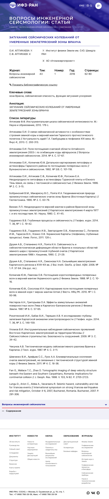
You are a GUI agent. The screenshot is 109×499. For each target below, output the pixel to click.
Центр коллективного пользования (51, 463)
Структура (13, 460)
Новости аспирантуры (32, 443)
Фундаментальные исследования (52, 443)
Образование (71, 436)
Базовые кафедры (70, 451)
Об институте (14, 442)
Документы (13, 457)
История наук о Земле (88, 460)
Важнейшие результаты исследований (51, 455)
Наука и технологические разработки (88, 481)
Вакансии (13, 464)
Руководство (14, 445)
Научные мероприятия (32, 449)
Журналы (87, 436)
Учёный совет (14, 449)
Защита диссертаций (32, 454)
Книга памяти (14, 468)
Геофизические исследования (87, 446)
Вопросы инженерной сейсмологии (38, 27)
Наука (49, 436)
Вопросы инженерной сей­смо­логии (23, 404)
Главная (13, 27)
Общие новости (33, 459)
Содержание (64, 27)
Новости (32, 436)
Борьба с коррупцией (14, 472)
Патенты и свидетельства (51, 449)
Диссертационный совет (71, 443)
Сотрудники (13, 453)
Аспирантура (69, 448)
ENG (81, 5)
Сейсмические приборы (87, 474)
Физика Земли (87, 442)
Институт (15, 436)
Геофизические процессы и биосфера (87, 467)
